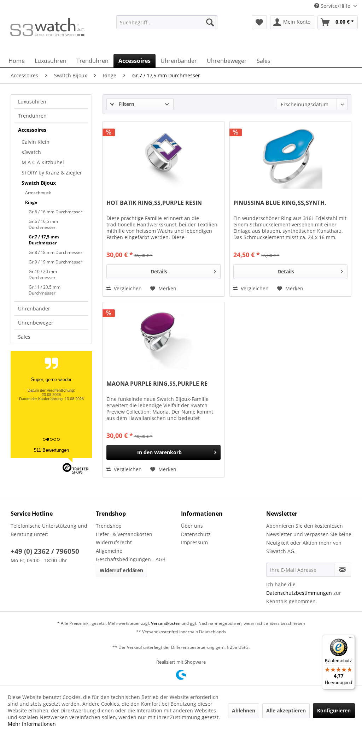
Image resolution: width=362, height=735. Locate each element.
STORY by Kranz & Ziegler (52, 172)
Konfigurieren (334, 710)
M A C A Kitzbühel (43, 162)
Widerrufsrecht (114, 542)
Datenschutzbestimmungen (299, 592)
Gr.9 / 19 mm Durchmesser (55, 262)
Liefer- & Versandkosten (124, 534)
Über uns (192, 525)
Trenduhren (32, 115)
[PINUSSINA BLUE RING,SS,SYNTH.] (290, 157)
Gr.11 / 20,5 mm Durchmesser (44, 290)
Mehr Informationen (32, 724)
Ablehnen (243, 710)
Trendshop (109, 525)
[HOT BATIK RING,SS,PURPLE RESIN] (163, 157)
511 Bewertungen (51, 450)
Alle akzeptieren (286, 710)
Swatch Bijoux (39, 182)
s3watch (31, 152)
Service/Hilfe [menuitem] (335, 5)
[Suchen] (210, 22)
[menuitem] (167, 25)
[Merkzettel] (259, 22)
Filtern (125, 104)
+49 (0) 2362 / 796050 (45, 551)
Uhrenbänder (34, 308)
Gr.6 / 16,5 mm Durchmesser (43, 224)
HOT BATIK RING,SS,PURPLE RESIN (154, 203)
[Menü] (350, 639)
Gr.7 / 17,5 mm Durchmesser (44, 240)
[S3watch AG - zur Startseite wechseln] (47, 33)
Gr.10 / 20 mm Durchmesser (43, 274)
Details (159, 271)
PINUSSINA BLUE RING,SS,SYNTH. (279, 203)
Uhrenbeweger (35, 322)
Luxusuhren (32, 101)
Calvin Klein (35, 141)
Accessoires (32, 129)
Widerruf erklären (121, 570)
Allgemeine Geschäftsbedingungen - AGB (130, 555)
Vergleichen (127, 288)
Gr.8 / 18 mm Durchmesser (55, 252)
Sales (24, 336)
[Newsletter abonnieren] (342, 570)
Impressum (194, 542)
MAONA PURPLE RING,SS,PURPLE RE (157, 383)
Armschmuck (38, 193)
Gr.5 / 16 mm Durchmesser (55, 212)
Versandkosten (165, 623)
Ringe (31, 202)
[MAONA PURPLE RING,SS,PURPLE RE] (163, 337)
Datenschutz (196, 534)
